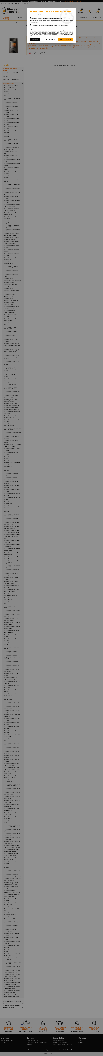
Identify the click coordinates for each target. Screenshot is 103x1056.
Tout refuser (51, 39)
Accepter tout (66, 39)
